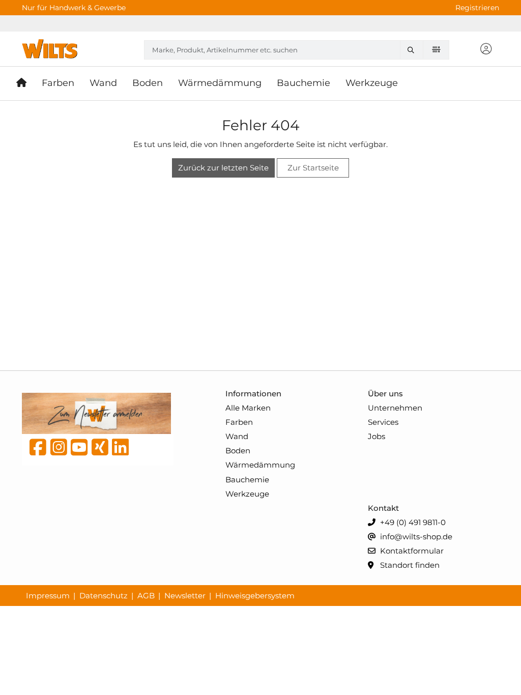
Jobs (376, 436)
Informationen (253, 393)
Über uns (385, 393)
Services (383, 422)
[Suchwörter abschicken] (413, 50)
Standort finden (409, 565)
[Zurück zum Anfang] (488, 670)
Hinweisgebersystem (255, 595)
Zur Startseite (313, 167)
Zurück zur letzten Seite (223, 167)
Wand (236, 436)
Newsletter (185, 595)
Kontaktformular (411, 551)
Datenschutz (103, 595)
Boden (237, 450)
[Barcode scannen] (436, 49)
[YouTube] (79, 450)
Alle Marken (248, 408)
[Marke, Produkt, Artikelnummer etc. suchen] (413, 50)
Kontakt (383, 508)
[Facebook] (38, 450)
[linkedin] (120, 450)
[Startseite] (25, 83)
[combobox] (296, 50)
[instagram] (58, 450)
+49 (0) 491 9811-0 (412, 522)
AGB (146, 595)
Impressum (48, 595)
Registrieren (477, 7)
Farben (239, 422)
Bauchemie (247, 479)
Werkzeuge (247, 494)
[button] (486, 50)
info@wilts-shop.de (415, 536)
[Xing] (100, 450)
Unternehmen (395, 408)
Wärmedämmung (260, 465)
